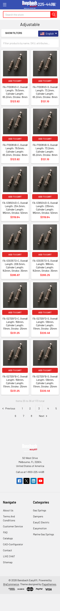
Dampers (38, 516)
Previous (10, 408)
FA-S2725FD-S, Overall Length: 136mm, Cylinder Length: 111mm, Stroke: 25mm (45, 323)
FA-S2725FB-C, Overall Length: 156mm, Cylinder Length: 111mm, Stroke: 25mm (15, 381)
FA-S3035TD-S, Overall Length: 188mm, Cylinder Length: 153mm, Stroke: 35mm (45, 265)
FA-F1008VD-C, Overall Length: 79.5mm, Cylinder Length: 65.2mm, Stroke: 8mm (15, 91)
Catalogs (8, 538)
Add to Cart (15, 81)
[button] (24, 33)
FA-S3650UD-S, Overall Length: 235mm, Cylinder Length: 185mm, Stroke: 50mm (45, 207)
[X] (27, 481)
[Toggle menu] (4, 4)
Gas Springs (39, 510)
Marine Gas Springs (43, 534)
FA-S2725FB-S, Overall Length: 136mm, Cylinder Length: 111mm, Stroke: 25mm (45, 381)
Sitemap (7, 562)
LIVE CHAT (9, 556)
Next (42, 415)
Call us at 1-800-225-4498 (30, 471)
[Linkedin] (33, 481)
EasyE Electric (41, 522)
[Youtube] (41, 481)
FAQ (5, 532)
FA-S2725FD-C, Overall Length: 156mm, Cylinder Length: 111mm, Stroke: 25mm (15, 323)
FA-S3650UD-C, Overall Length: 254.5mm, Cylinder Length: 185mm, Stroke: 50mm (15, 207)
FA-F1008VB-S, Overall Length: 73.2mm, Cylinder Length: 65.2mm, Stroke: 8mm (45, 149)
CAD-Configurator (13, 544)
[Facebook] (19, 481)
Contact (7, 550)
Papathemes (49, 584)
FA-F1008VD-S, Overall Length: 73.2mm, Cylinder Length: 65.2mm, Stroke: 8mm (45, 91)
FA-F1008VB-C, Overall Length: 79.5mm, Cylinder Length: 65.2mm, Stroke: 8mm (15, 149)
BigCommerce (11, 584)
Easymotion (40, 528)
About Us (8, 510)
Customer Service (13, 526)
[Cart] (55, 4)
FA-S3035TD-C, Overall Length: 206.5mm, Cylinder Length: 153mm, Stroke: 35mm (15, 265)
